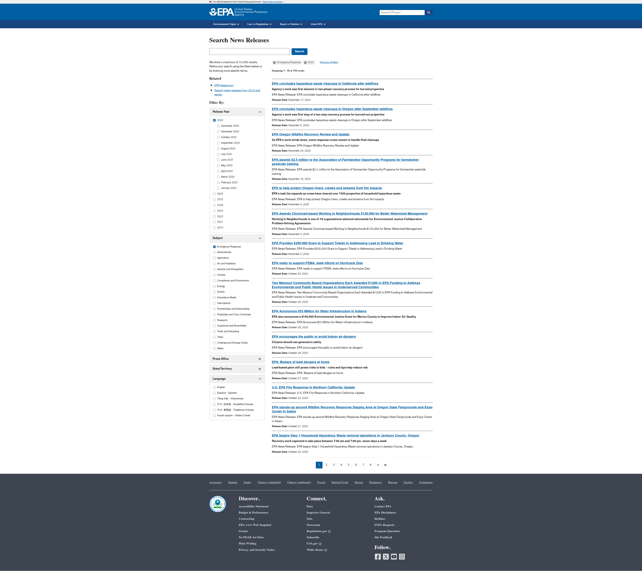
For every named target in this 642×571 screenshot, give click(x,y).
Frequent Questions (387, 531)
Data (310, 506)
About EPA (316, 24)
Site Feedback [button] (383, 537)
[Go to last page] (385, 465)
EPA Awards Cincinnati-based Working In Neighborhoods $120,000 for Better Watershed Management (349, 213)
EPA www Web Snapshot (255, 525)
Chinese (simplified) (269, 482)
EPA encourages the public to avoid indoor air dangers (314, 336)
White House (315, 550)
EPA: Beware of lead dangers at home (301, 362)
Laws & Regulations (258, 24)
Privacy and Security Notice (257, 550)
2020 (310, 62)
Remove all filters (329, 62)
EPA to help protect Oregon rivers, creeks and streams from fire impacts (327, 188)
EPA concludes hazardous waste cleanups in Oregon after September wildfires (332, 109)
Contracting (246, 519)
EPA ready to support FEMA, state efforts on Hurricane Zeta (317, 263)
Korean (359, 482)
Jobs (309, 519)
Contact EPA (382, 506)
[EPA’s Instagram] (402, 556)
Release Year (221, 112)
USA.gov (312, 543)
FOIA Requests (384, 525)
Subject (218, 238)
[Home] (238, 12)
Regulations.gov (317, 531)
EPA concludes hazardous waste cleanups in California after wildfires (325, 83)
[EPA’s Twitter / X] (386, 556)
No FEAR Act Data (251, 537)
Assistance (215, 482)
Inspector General (318, 512)
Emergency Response (288, 62)
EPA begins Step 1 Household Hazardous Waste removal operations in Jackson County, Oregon (345, 435)
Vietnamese (426, 482)
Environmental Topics (224, 24)
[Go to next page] (378, 465)
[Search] (429, 12)
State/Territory (222, 369)
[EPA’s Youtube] (394, 556)
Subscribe (313, 537)
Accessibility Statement (254, 506)
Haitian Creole (340, 482)
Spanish (232, 482)
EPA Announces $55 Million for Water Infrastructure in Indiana (319, 311)
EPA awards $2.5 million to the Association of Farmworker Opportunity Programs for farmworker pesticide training (345, 162)
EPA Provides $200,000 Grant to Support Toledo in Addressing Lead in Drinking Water (337, 243)
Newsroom (313, 525)
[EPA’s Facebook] (377, 556)
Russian (392, 482)
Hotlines (379, 519)
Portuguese (375, 482)
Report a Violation (289, 24)
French (321, 482)
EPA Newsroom (224, 86)
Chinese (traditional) (299, 482)
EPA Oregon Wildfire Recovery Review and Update (310, 134)
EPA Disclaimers (385, 512)
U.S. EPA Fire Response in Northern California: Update (313, 387)
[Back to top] (633, 562)
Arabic (247, 482)
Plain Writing (247, 543)
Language (219, 379)
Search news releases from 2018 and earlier (237, 93)
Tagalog (408, 482)
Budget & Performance (254, 512)
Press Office (221, 359)
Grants (243, 531)
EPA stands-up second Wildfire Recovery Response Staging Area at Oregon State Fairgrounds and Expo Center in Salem (352, 409)
